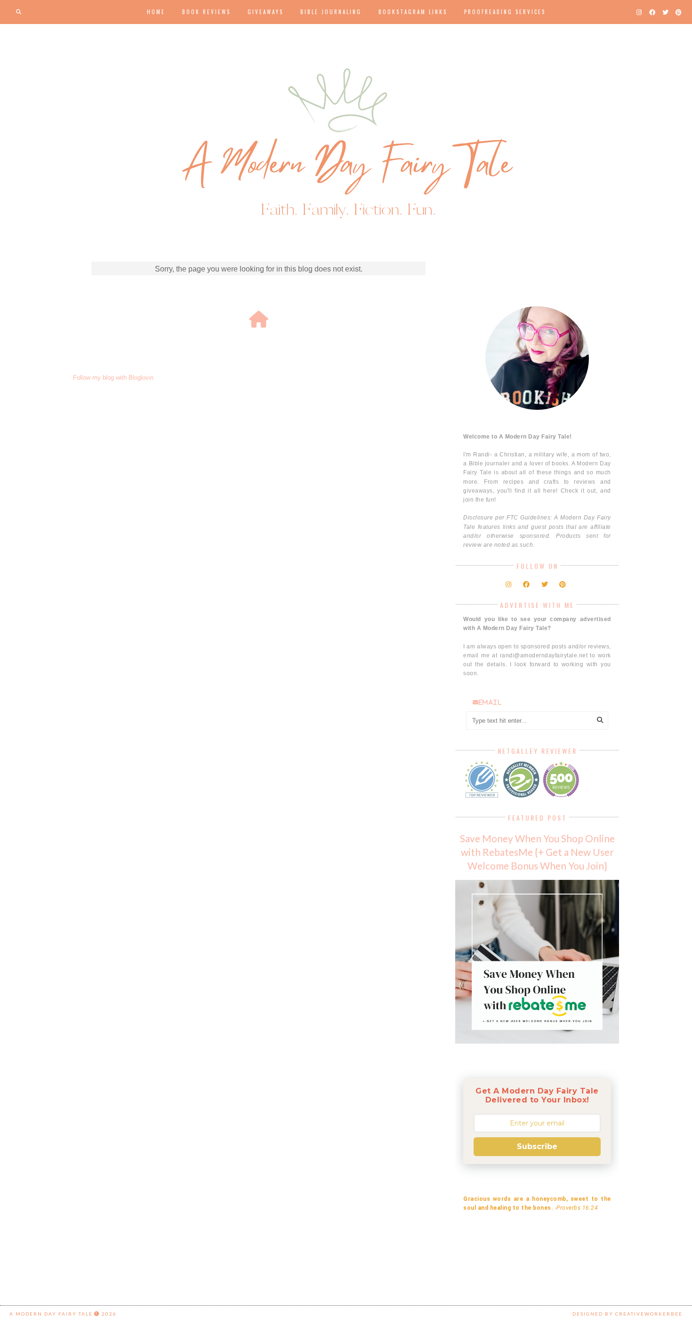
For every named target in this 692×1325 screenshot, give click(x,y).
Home (156, 12)
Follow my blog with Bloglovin (113, 377)
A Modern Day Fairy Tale (51, 1314)
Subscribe (537, 1146)
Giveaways (265, 12)
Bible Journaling (331, 12)
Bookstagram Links (412, 12)
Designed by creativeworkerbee (627, 1314)
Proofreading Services (505, 12)
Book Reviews (206, 12)
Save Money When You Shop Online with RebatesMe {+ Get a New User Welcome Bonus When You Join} (537, 851)
